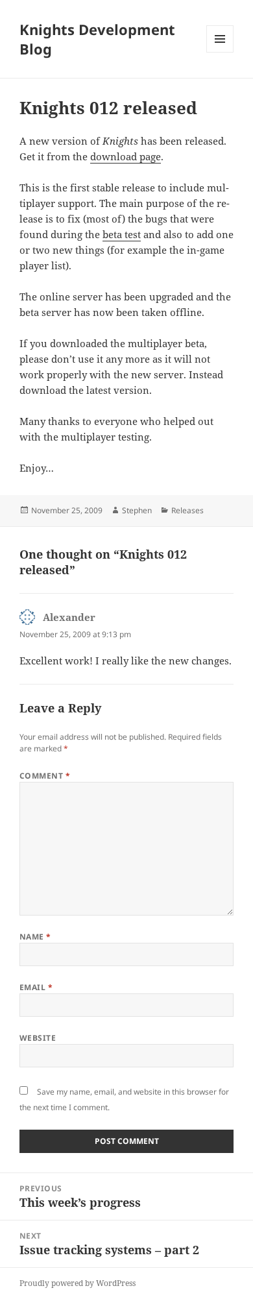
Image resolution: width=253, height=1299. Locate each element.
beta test (121, 234)
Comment (44, 775)
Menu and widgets (220, 52)
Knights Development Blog (97, 38)
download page (125, 156)
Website (37, 1037)
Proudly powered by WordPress (77, 1283)
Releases (187, 510)
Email (36, 987)
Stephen (137, 510)
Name (35, 936)
